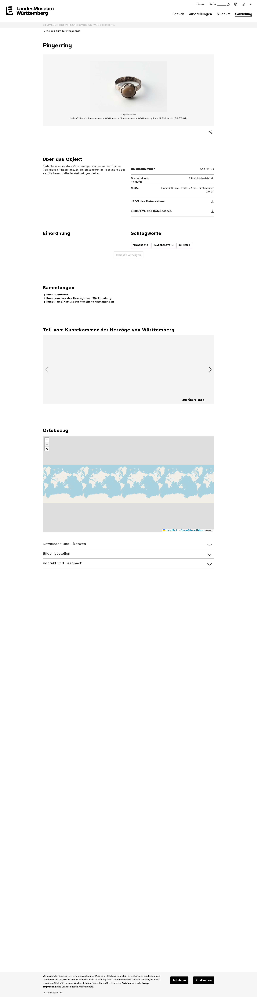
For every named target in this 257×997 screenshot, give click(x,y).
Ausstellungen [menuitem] (200, 14)
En (251, 4)
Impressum (50, 987)
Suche (213, 4)
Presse (200, 4)
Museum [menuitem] (223, 14)
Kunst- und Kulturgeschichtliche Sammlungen (80, 301)
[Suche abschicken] (228, 4)
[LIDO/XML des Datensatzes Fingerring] (212, 211)
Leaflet (171, 530)
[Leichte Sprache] (235, 4)
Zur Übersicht (192, 400)
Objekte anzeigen (128, 255)
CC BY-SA (181, 118)
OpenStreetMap (191, 530)
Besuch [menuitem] (178, 14)
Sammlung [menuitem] (243, 14)
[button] (47, 440)
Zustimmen (204, 980)
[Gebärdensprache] (243, 4)
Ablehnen (179, 980)
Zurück (46, 369)
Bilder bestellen (56, 554)
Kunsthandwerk (57, 294)
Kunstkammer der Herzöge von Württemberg (79, 298)
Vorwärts (210, 369)
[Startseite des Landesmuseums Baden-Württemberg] (30, 13)
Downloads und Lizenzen (64, 544)
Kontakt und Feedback (62, 563)
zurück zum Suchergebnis (63, 31)
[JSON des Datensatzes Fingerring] (212, 201)
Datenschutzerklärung (135, 983)
